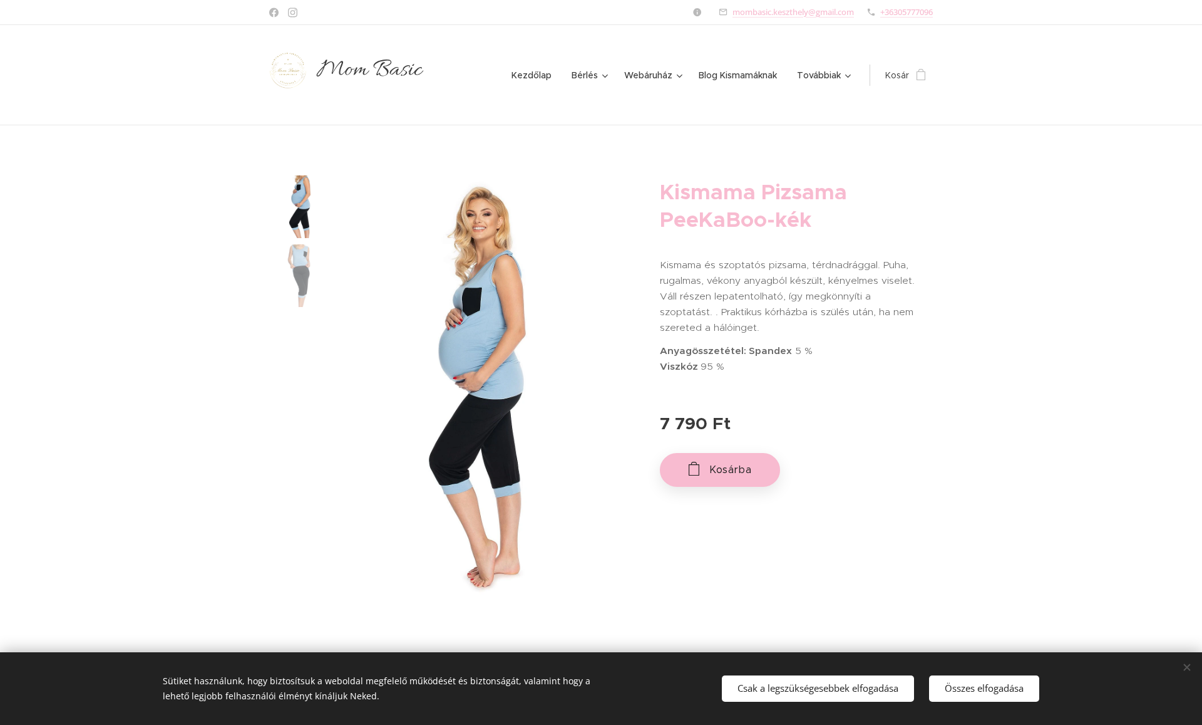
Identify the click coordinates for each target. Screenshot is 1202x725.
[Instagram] (292, 12)
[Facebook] (274, 12)
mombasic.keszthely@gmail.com (793, 12)
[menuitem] (535, 75)
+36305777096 (906, 12)
